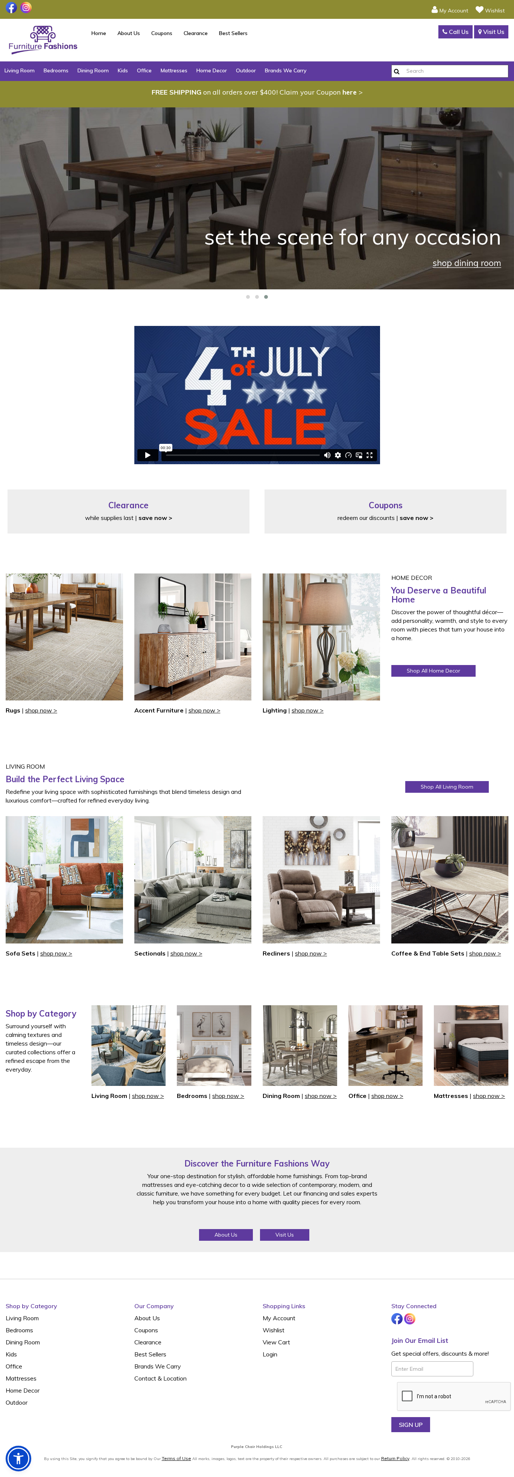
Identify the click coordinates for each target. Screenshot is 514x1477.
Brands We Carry (286, 70)
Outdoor (246, 70)
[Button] (397, 71)
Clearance (196, 33)
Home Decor (211, 70)
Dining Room (93, 70)
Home (98, 33)
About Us (128, 33)
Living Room (20, 70)
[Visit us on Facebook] (12, 7)
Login (270, 1354)
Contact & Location (160, 1378)
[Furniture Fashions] (43, 40)
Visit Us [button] (284, 1234)
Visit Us (493, 31)
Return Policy (395, 1458)
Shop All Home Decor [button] (433, 670)
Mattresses (174, 70)
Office (144, 70)
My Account (279, 1318)
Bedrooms (56, 70)
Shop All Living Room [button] (447, 786)
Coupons (161, 33)
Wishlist (273, 1330)
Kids (123, 70)
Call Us (457, 31)
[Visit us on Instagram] (26, 7)
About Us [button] (225, 1234)
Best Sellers (233, 33)
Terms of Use (176, 1458)
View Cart (276, 1342)
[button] (450, 9)
